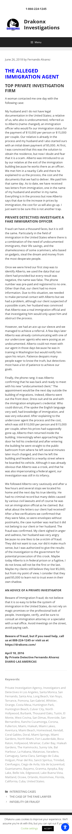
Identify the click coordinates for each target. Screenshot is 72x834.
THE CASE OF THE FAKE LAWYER (30, 796)
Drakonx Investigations (42, 24)
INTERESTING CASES (23, 791)
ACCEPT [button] (48, 828)
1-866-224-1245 (36, 9)
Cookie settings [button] (29, 828)
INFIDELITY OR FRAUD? (25, 802)
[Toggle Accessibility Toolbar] (65, 827)
